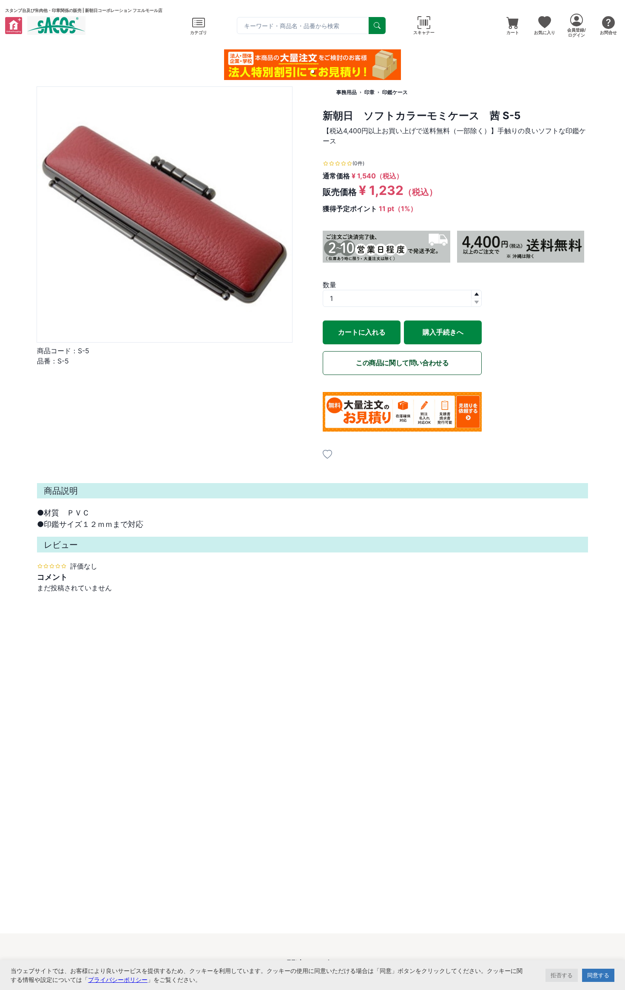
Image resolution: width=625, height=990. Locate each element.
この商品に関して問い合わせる (402, 362)
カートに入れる (362, 332)
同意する (598, 975)
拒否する (562, 975)
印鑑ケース (395, 92)
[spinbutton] (402, 298)
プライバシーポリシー (118, 979)
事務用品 (346, 92)
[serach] (377, 25)
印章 (369, 92)
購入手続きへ (443, 332)
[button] (312, 71)
